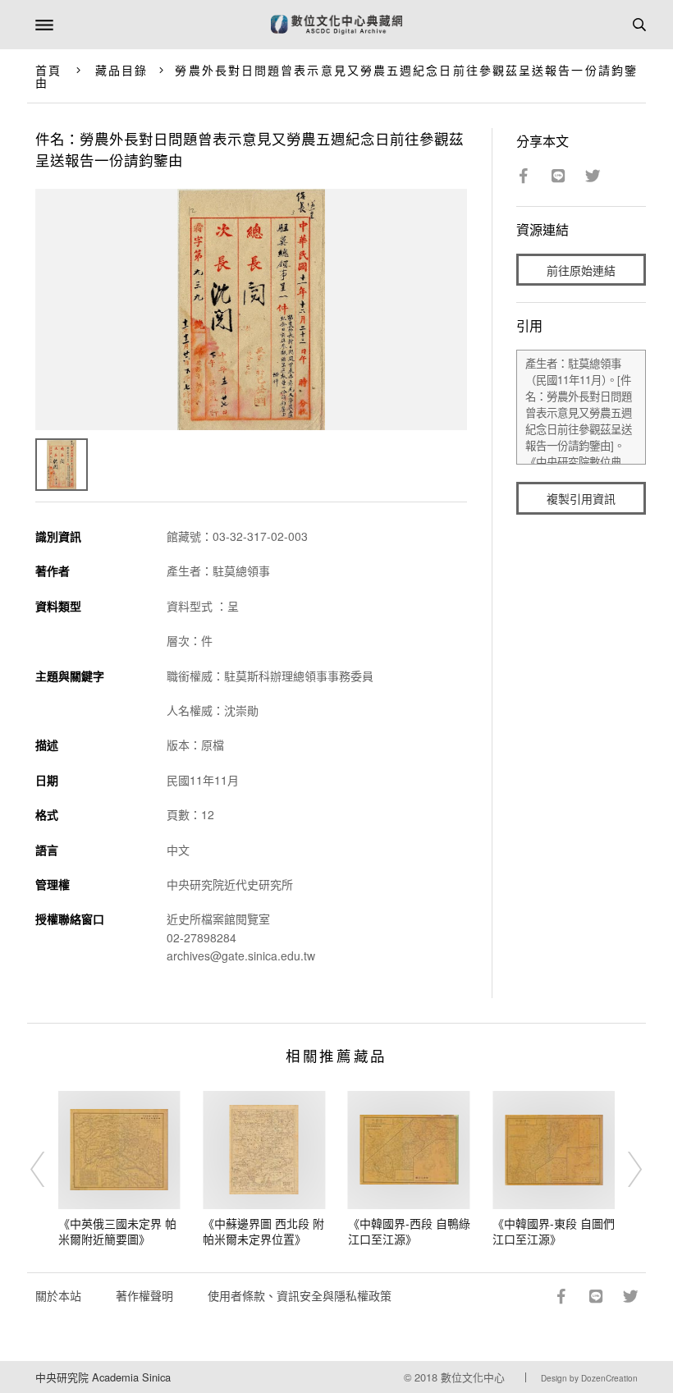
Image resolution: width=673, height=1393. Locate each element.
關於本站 (58, 1295)
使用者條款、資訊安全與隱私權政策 (299, 1295)
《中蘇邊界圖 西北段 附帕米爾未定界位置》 (263, 1231)
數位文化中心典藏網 (336, 24)
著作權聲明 (144, 1295)
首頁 (48, 70)
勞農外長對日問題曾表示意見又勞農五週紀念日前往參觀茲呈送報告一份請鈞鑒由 (336, 76)
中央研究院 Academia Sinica (103, 1377)
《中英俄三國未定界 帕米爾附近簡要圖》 (117, 1231)
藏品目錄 (121, 70)
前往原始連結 (581, 270)
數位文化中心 (473, 1377)
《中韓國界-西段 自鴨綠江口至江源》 (409, 1231)
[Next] (624, 1168)
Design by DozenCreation (589, 1378)
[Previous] (48, 1168)
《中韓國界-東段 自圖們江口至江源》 (553, 1231)
